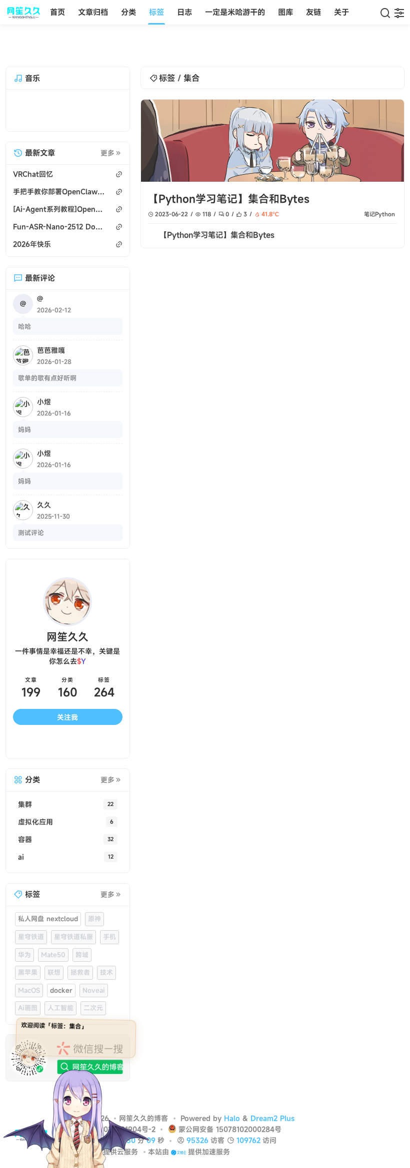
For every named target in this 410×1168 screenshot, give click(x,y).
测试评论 (31, 532)
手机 (109, 936)
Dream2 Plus (272, 1118)
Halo (232, 1118)
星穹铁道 (31, 936)
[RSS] (108, 743)
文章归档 (93, 12)
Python (385, 214)
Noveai (93, 990)
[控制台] (399, 12)
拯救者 (80, 972)
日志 (184, 12)
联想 (54, 972)
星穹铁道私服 (73, 936)
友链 (313, 12)
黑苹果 (28, 972)
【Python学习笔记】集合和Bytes (229, 199)
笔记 (369, 214)
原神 (94, 918)
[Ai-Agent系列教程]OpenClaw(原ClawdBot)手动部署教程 (59, 209)
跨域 (82, 954)
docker (61, 990)
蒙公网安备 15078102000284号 (230, 1129)
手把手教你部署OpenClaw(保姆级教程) (59, 191)
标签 (156, 12)
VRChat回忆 (33, 174)
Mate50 (53, 954)
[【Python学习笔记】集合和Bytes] (272, 141)
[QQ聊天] (26, 743)
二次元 (93, 1007)
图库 (285, 12)
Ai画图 (28, 1007)
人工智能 (61, 1007)
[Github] (54, 743)
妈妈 (24, 429)
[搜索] (385, 12)
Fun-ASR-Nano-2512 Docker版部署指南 (59, 226)
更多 (107, 153)
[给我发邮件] (81, 743)
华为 (24, 954)
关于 (341, 12)
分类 (128, 12)
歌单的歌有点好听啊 (47, 377)
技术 (106, 972)
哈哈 (24, 326)
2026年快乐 (32, 244)
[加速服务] (178, 1151)
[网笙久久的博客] (26, 13)
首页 (57, 12)
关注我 (67, 717)
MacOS (29, 990)
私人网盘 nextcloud (48, 918)
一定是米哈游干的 (235, 12)
